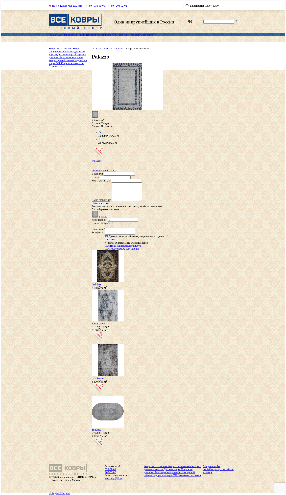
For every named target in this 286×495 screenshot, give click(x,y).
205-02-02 (110, 472)
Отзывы (134, 34)
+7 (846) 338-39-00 (94, 5)
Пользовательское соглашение (122, 248)
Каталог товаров (67, 34)
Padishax (96, 284)
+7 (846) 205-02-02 (116, 5)
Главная (53, 34)
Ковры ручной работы (61, 60)
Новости (91, 34)
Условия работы (105, 34)
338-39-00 (110, 469)
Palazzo (103, 216)
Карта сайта (146, 34)
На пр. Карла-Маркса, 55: (66, 5)
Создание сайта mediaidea (211, 468)
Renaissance (98, 323)
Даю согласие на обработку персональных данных (138, 236)
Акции (81, 34)
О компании (122, 34)
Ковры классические (61, 48)
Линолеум (65, 57)
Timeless (96, 429)
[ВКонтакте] (190, 21)
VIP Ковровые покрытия (70, 63)
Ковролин (77, 57)
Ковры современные (179, 466)
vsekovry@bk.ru (113, 478)
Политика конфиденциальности (123, 245)
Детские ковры (66, 54)
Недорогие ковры (162, 475)
